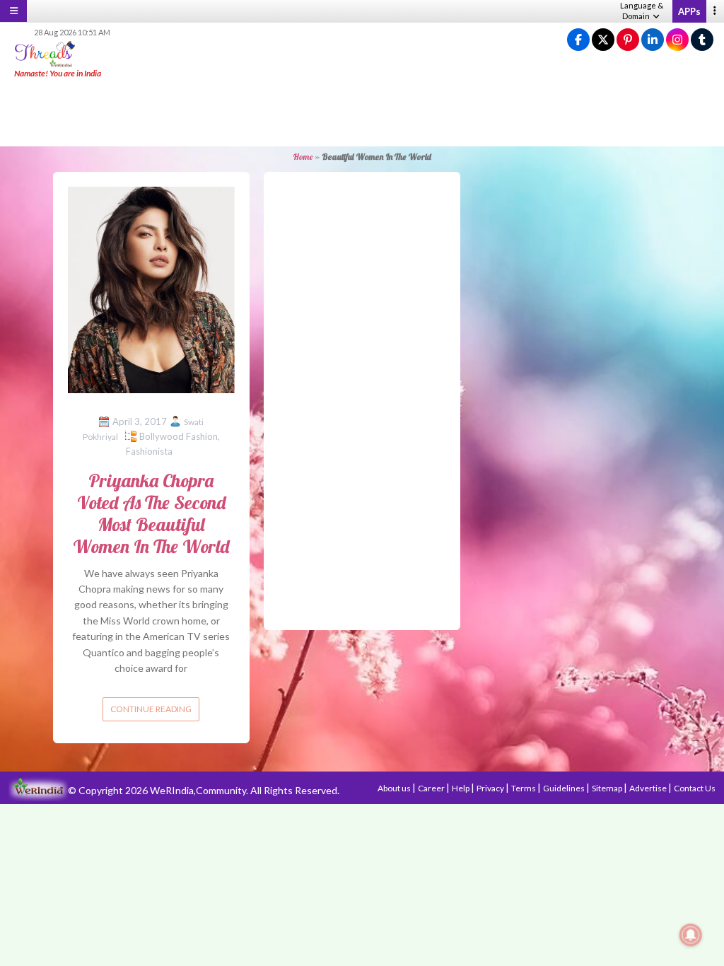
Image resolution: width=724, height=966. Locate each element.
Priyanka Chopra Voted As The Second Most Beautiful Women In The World (151, 514)
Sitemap (608, 788)
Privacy (491, 788)
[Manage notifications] (690, 935)
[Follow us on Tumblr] (702, 40)
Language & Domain (641, 11)
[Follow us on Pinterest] (628, 40)
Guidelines (564, 788)
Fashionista (149, 451)
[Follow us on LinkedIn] (652, 40)
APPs (689, 11)
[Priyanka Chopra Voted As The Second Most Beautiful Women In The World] (151, 289)
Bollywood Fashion (178, 436)
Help (461, 788)
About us (395, 788)
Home (303, 156)
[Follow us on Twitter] (603, 40)
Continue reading (151, 709)
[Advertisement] (362, 113)
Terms (524, 788)
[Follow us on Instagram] (677, 40)
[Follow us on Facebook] (578, 40)
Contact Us (695, 788)
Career (432, 788)
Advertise (648, 788)
